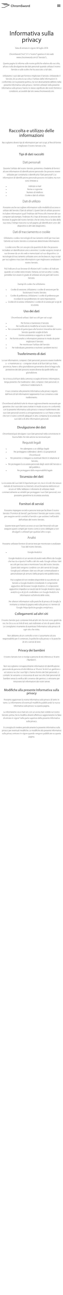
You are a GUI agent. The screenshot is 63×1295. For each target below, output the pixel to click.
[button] (58, 5)
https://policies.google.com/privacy (38, 608)
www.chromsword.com (44, 91)
